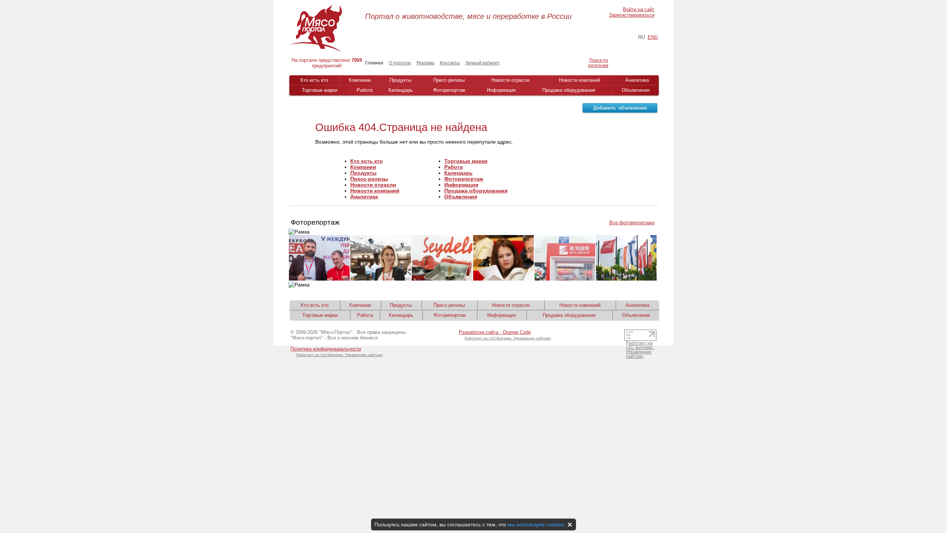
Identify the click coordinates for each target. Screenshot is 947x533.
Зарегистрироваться (631, 15)
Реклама (425, 63)
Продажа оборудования (568, 90)
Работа (365, 90)
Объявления (636, 90)
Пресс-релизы (449, 80)
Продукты (400, 80)
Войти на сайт (638, 9)
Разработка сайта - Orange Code (495, 332)
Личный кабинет (482, 63)
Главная (374, 63)
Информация (501, 90)
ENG (653, 37)
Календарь (400, 90)
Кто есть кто (314, 80)
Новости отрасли (510, 80)
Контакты (450, 63)
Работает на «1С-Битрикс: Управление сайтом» (339, 355)
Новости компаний (579, 80)
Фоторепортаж (449, 90)
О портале (400, 63)
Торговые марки (319, 90)
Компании (360, 80)
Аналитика (637, 80)
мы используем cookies (536, 524)
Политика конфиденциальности (325, 349)
